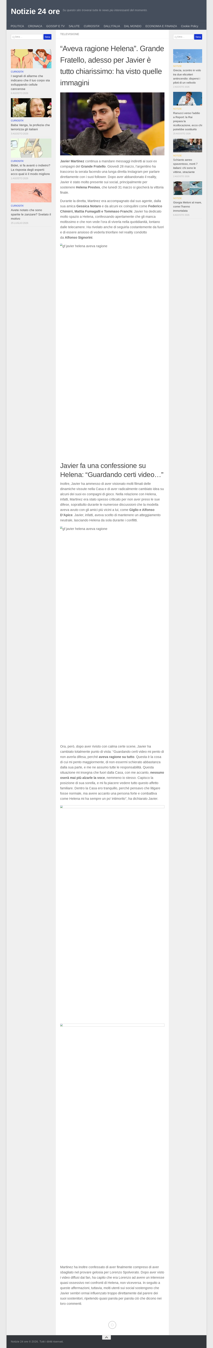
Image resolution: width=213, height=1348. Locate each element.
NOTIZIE (177, 66)
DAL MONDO (132, 26)
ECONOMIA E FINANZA (161, 26)
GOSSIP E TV (55, 26)
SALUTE (74, 26)
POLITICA (17, 26)
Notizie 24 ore (35, 11)
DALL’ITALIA (112, 26)
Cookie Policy (189, 26)
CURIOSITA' (17, 71)
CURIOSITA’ (92, 26)
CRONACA (35, 26)
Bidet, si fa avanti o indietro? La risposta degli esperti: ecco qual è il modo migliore (30, 170)
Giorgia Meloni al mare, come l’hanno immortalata (187, 206)
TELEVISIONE (69, 34)
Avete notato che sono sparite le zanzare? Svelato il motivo (31, 214)
